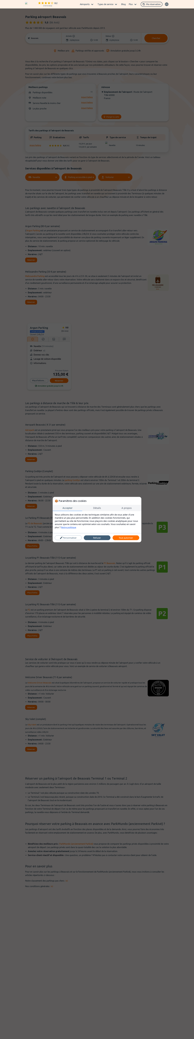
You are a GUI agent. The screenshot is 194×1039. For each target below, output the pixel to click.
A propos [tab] (127, 507)
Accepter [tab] (67, 507)
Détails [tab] (97, 507)
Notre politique (68, 527)
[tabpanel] (97, 521)
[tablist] (97, 508)
